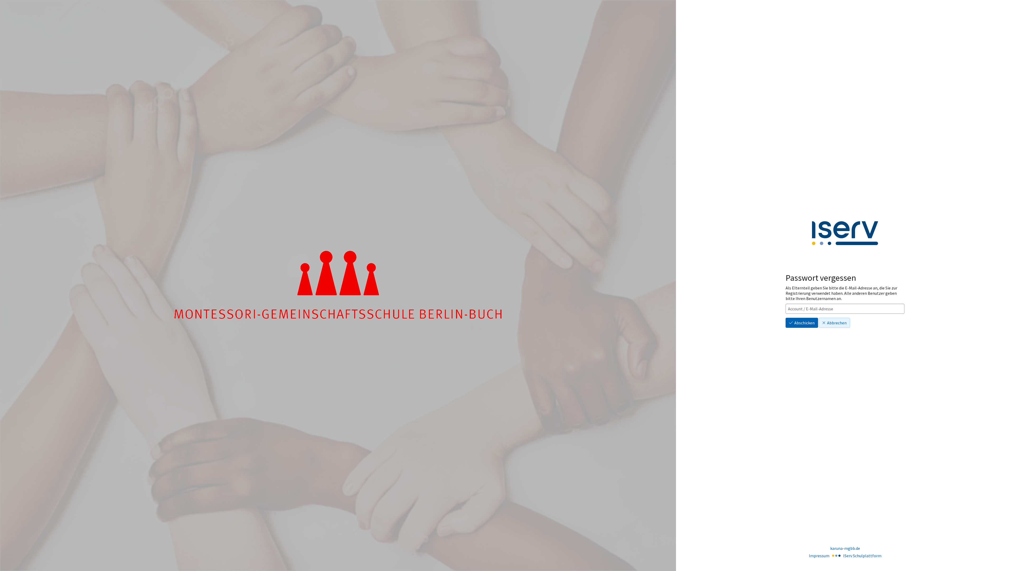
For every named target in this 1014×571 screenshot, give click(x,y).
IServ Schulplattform (862, 555)
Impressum (819, 555)
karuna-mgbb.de (845, 548)
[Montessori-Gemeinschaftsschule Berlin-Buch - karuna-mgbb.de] (338, 286)
